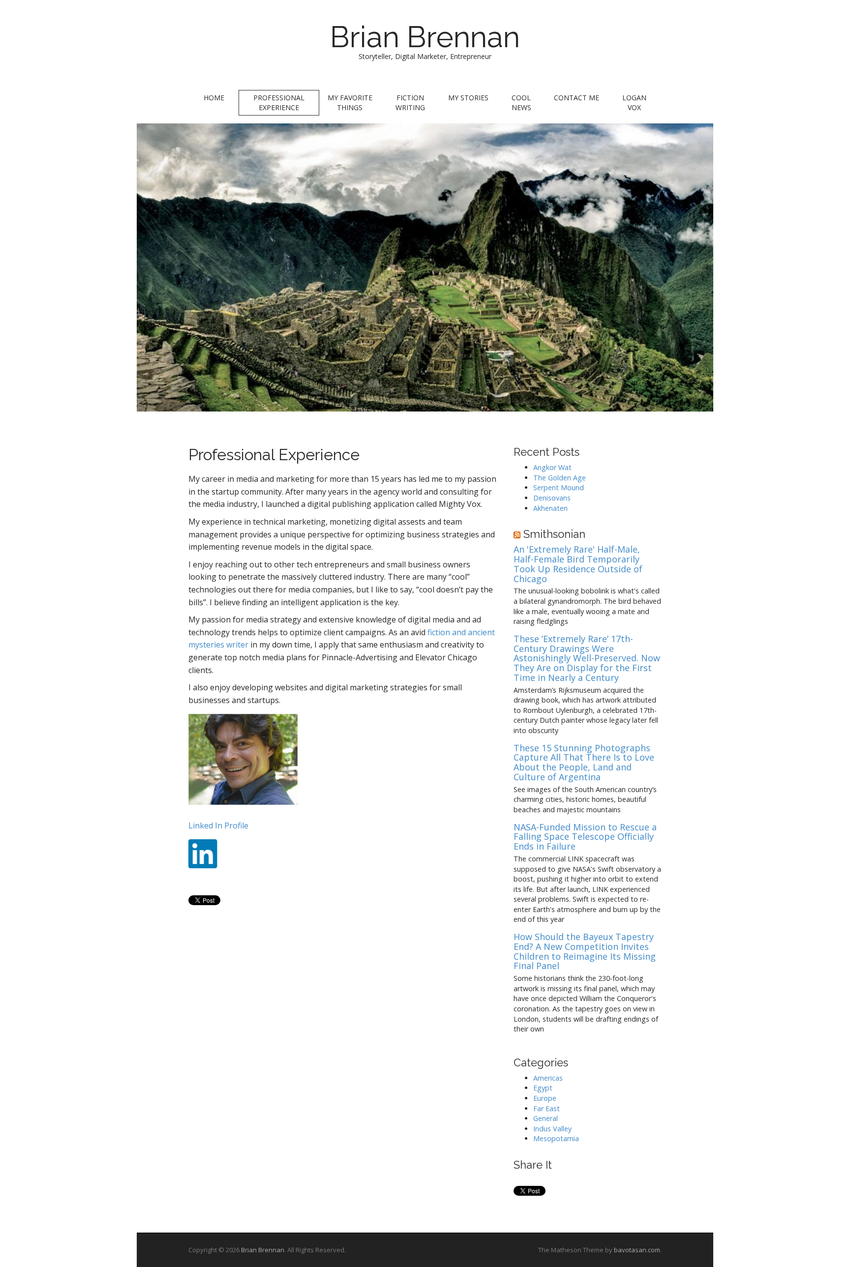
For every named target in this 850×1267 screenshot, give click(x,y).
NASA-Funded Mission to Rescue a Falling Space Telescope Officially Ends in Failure (585, 837)
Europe (544, 1098)
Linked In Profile (218, 825)
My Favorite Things (350, 102)
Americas (548, 1078)
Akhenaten (550, 508)
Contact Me (576, 97)
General (545, 1118)
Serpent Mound (558, 487)
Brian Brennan (425, 37)
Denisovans (552, 497)
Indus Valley (552, 1128)
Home (214, 97)
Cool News (521, 102)
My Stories (468, 97)
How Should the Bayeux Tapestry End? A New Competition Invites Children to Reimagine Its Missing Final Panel (585, 951)
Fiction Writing (410, 102)
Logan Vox (634, 102)
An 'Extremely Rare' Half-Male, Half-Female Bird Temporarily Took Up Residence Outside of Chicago (578, 564)
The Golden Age (559, 477)
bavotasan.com (637, 1249)
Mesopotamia (556, 1138)
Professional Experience (278, 102)
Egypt (542, 1087)
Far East (546, 1108)
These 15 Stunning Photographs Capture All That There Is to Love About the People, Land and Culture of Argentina (584, 762)
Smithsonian (554, 534)
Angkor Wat (552, 467)
